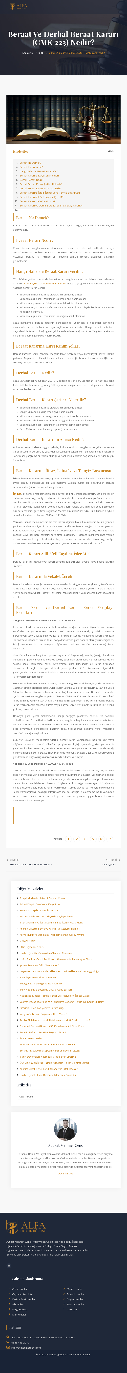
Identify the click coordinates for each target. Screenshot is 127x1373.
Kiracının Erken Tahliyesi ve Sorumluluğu (42, 1007)
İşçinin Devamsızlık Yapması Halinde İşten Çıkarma (48, 1056)
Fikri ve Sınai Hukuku (23, 1299)
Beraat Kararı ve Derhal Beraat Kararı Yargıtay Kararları (51, 205)
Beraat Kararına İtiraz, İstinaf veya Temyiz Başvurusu (50, 192)
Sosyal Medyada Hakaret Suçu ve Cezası (42, 898)
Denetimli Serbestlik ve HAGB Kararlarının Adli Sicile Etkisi (52, 1026)
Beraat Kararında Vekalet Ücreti (38, 201)
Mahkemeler (19, 1314)
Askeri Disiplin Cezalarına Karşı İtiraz (40, 904)
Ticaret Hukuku (75, 1294)
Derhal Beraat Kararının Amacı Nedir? (40, 188)
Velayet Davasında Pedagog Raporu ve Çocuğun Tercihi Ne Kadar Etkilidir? (62, 1001)
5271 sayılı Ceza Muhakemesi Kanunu (44, 283)
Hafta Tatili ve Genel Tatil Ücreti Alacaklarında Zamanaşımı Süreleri (57, 959)
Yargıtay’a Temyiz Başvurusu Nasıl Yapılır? (43, 1014)
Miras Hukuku (74, 1289)
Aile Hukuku (18, 1304)
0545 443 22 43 (20, 1342)
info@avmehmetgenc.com (26, 1347)
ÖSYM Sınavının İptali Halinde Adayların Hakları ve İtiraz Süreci (54, 1062)
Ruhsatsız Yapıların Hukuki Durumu (39, 910)
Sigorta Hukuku (75, 1304)
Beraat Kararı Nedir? (31, 167)
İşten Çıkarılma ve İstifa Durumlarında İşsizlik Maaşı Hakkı (51, 922)
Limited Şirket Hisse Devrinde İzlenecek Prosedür (48, 1075)
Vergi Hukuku (19, 1309)
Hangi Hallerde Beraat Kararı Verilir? (40, 171)
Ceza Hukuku (26, 1096)
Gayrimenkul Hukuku (23, 1294)
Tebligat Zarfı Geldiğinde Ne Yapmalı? (41, 983)
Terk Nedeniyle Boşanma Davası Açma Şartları (46, 989)
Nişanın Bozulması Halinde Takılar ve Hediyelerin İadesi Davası (55, 995)
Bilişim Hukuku (75, 1299)
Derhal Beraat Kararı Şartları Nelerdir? (41, 184)
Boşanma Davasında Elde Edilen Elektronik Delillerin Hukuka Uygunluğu (59, 971)
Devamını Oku (65, 1173)
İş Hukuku (72, 1309)
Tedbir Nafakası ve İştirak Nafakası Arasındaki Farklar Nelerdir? (55, 1020)
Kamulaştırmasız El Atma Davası (38, 977)
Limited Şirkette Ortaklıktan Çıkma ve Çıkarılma (46, 953)
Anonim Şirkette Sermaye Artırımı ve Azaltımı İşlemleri (50, 928)
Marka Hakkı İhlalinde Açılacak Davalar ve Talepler (47, 1044)
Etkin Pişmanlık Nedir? (32, 947)
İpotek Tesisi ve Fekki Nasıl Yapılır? (39, 965)
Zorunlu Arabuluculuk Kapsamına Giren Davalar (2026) (50, 1050)
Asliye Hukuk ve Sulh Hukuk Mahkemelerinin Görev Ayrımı (52, 934)
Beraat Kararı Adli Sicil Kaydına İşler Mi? (42, 197)
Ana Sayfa (27, 52)
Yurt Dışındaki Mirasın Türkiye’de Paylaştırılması (46, 916)
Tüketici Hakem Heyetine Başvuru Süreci (43, 1032)
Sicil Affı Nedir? (28, 940)
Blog (40, 52)
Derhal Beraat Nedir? (31, 179)
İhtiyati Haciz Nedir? (31, 1038)
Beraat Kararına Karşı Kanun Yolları (39, 175)
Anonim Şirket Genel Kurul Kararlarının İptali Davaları (49, 1068)
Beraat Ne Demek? (30, 162)
